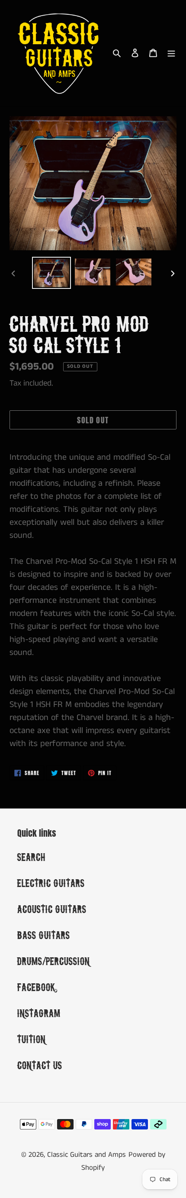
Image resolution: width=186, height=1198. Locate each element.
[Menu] (171, 53)
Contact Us (39, 1065)
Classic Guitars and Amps (86, 1154)
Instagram (39, 1013)
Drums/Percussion (53, 961)
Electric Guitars (51, 883)
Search (31, 857)
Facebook (36, 987)
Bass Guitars (43, 935)
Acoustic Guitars (52, 909)
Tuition (31, 1039)
